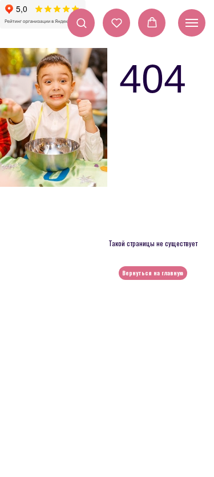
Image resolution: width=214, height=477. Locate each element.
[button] (81, 22)
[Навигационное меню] (191, 23)
